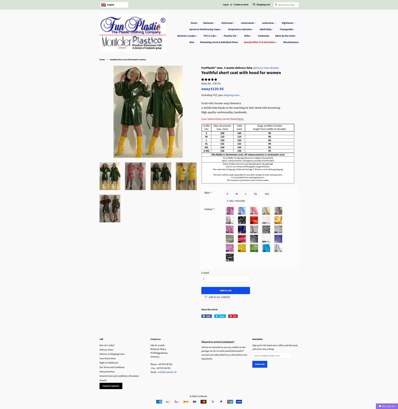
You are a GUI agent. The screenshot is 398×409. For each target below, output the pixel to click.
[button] (209, 79)
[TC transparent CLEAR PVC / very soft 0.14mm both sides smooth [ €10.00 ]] (278, 248)
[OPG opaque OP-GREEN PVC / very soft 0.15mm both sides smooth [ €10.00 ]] (254, 248)
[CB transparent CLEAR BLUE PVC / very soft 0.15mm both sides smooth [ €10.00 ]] (266, 248)
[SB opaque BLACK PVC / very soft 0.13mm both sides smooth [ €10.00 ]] (230, 257)
